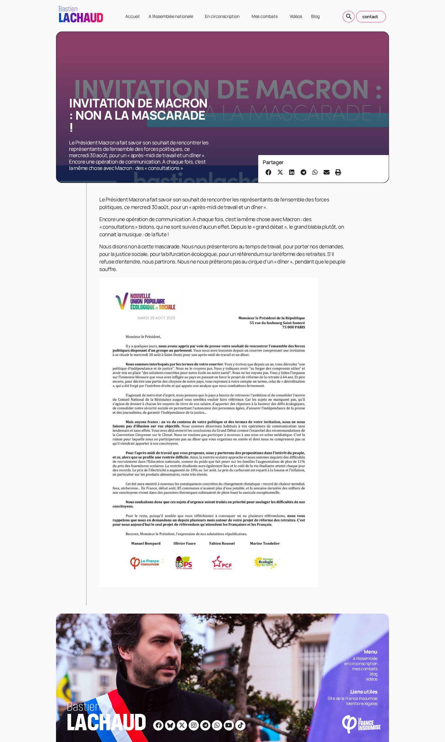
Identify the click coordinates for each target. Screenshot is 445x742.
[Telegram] (205, 725)
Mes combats (265, 16)
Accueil (132, 16)
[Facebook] (158, 725)
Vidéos (296, 16)
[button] (268, 172)
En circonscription (222, 16)
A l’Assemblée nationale (171, 16)
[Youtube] (229, 725)
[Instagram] (194, 725)
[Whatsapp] (217, 725)
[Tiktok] (240, 725)
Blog (315, 16)
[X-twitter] (182, 725)
